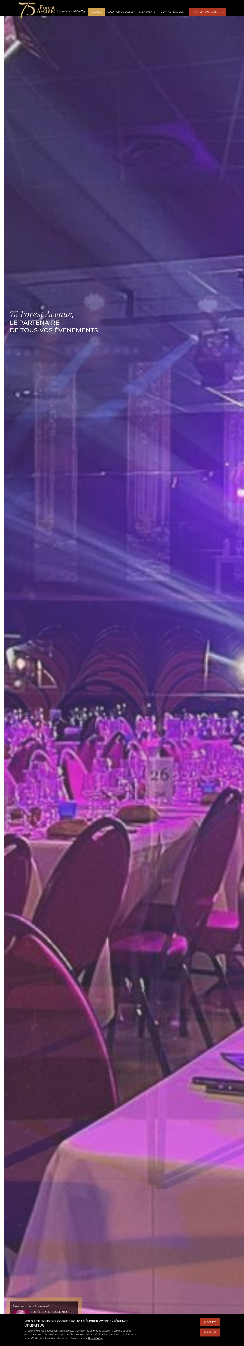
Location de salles (120, 11)
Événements (147, 11)
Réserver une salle (205, 11)
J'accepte (210, 1322)
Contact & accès (172, 11)
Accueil (96, 11)
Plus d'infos (95, 1338)
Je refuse (210, 1332)
